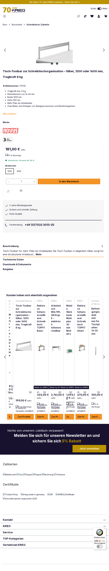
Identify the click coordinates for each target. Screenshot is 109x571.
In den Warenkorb (69, 181)
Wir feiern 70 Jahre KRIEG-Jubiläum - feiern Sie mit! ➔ (54, 2)
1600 (19, 171)
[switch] (99, 9)
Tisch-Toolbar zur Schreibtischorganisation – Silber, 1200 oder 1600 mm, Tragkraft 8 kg (24, 316)
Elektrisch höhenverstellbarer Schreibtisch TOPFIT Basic (41, 318)
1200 (9, 171)
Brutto (93, 8)
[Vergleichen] (8, 191)
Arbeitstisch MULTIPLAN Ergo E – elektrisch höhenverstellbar (56, 318)
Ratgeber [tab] (8, 269)
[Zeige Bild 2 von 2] (57, 63)
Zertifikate (11, 484)
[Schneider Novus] (13, 130)
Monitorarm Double (10, 335)
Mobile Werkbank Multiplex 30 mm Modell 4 (69, 319)
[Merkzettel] (92, 16)
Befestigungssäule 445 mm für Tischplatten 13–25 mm (95, 321)
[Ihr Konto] (98, 16)
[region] (54, 357)
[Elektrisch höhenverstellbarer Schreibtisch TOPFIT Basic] (41, 348)
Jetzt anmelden (89, 448)
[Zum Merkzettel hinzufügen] (21, 191)
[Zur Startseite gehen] (32, 9)
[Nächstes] (104, 50)
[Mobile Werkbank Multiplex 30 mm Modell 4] (69, 351)
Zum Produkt (10, 416)
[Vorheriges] (5, 50)
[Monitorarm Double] (10, 372)
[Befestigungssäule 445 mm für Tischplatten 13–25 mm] (95, 351)
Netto (105, 8)
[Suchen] (78, 16)
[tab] (53, 250)
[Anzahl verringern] (8, 181)
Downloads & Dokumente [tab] (17, 264)
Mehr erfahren (9, 113)
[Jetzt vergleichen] (85, 16)
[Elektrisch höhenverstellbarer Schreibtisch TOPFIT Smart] (82, 348)
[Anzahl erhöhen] (34, 181)
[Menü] (5, 16)
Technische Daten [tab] (13, 259)
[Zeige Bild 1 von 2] (52, 63)
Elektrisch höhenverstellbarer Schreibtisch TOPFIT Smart (81, 318)
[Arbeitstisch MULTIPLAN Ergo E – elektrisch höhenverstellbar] (56, 348)
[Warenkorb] (105, 16)
